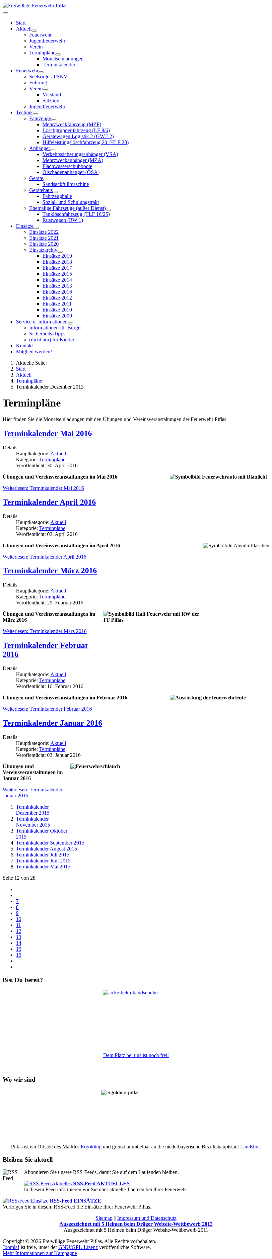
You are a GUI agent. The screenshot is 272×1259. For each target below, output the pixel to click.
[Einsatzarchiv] (60, 252)
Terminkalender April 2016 (49, 502)
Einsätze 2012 (57, 298)
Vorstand (51, 94)
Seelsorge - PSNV (48, 76)
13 (18, 937)
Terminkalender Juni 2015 (43, 860)
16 (18, 955)
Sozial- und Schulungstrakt (70, 202)
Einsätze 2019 (57, 256)
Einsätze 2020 (44, 244)
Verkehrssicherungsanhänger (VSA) (80, 154)
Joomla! (11, 1247)
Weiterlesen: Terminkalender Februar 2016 (47, 709)
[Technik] (35, 114)
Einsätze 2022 (44, 232)
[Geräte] (45, 180)
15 (18, 949)
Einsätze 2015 (57, 274)
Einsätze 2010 (57, 310)
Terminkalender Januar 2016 (52, 723)
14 (18, 943)
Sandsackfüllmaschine (65, 184)
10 (18, 919)
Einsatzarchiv (43, 250)
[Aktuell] (34, 31)
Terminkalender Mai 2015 (43, 866)
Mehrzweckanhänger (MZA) (72, 160)
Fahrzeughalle (57, 196)
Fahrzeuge (40, 118)
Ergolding (91, 1146)
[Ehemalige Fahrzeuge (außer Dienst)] (108, 210)
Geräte (36, 178)
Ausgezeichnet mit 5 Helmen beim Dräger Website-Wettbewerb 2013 (136, 1224)
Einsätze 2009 (57, 315)
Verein (36, 46)
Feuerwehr (40, 35)
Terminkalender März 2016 (50, 570)
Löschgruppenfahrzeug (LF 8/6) (76, 130)
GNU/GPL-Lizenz (78, 1247)
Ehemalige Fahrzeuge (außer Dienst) (67, 208)
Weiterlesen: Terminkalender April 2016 (44, 557)
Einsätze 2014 (57, 280)
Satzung (50, 100)
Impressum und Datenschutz (146, 1218)
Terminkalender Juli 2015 (42, 854)
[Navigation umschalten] (5, 13)
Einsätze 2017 (57, 268)
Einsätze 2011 (57, 304)
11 (18, 925)
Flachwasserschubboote (67, 166)
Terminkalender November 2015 (33, 822)
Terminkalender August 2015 (46, 849)
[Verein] (45, 90)
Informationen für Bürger (55, 327)
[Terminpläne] (58, 54)
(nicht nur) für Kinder (51, 339)
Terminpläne (52, 459)
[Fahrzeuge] (53, 120)
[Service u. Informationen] (70, 323)
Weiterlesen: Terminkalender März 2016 (45, 631)
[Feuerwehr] (41, 72)
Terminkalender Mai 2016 (47, 433)
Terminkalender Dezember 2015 (32, 810)
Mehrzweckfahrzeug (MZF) (71, 124)
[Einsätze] (36, 228)
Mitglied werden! (34, 351)
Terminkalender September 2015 (50, 843)
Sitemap (104, 1218)
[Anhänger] (52, 150)
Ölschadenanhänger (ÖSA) (71, 172)
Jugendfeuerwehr (47, 41)
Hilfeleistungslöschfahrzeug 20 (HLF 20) (85, 142)
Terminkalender (58, 64)
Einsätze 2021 (44, 238)
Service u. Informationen (42, 321)
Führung (38, 82)
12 (18, 931)
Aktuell (24, 29)
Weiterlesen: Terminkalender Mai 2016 (43, 488)
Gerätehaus (41, 190)
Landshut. (250, 1146)
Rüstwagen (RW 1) (62, 220)
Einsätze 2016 (57, 292)
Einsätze (25, 226)
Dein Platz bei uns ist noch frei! (136, 1055)
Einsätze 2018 (57, 262)
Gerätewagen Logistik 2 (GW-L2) (78, 136)
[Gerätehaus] (55, 192)
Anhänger (39, 148)
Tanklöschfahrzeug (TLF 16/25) (76, 214)
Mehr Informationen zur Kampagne (40, 1253)
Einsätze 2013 (57, 286)
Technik (24, 112)
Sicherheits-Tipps (47, 333)
